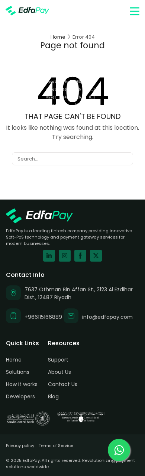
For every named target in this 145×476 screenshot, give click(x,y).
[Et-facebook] (80, 256)
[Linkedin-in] (49, 256)
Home (58, 37)
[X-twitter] (96, 256)
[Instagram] (65, 256)
